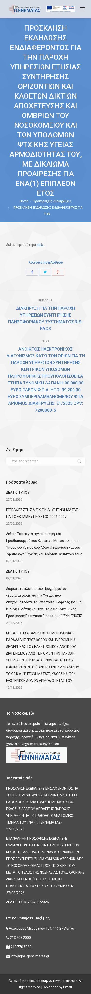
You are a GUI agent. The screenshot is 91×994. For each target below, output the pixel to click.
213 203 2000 (20, 938)
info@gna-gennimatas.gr (29, 956)
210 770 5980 (21, 947)
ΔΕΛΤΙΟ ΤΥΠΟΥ (18, 492)
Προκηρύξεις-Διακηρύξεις (52, 201)
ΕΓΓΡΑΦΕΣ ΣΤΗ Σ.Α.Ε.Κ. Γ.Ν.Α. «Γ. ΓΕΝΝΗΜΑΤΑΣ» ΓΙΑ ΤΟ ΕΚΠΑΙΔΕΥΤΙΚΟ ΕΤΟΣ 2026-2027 (43, 513)
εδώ (40, 245)
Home (24, 201)
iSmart (67, 987)
